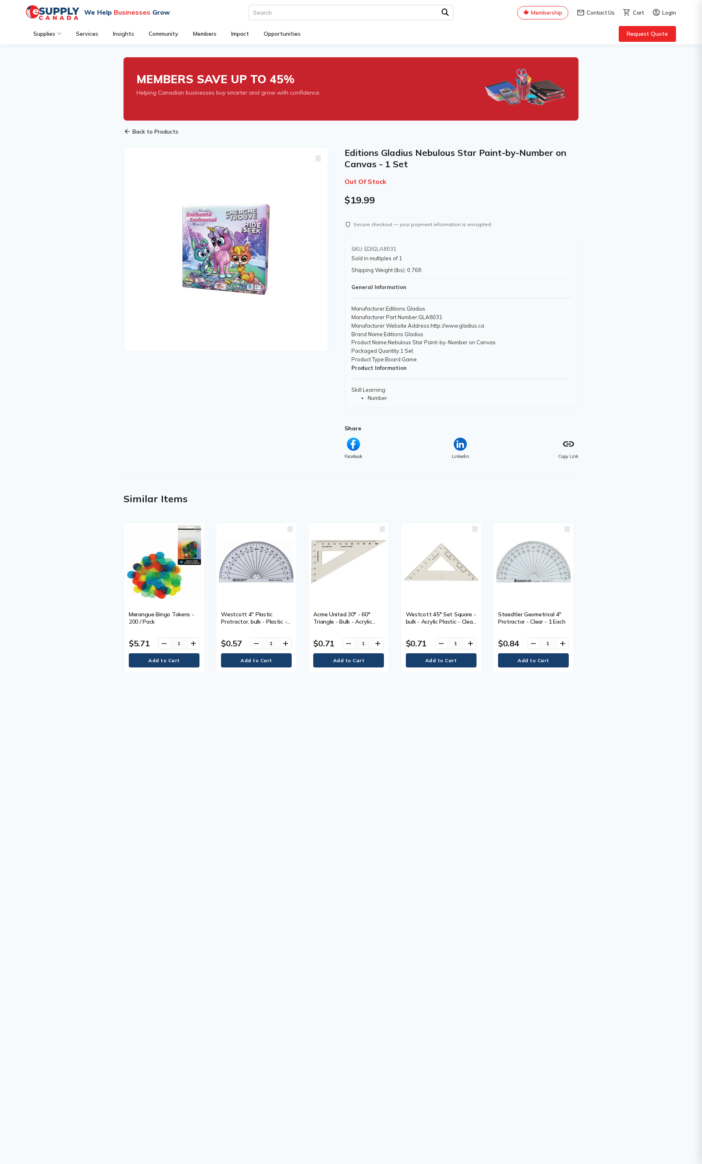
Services (87, 33)
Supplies (44, 33)
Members (205, 33)
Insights (123, 33)
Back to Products (151, 131)
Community (163, 33)
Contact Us (595, 13)
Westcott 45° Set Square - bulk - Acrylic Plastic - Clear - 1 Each (441, 622)
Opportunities (282, 33)
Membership (546, 12)
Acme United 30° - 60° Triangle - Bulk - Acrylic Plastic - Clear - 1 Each (342, 622)
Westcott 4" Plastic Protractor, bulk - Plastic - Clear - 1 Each (254, 622)
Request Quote (647, 33)
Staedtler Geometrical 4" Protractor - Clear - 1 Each (531, 618)
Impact (240, 33)
